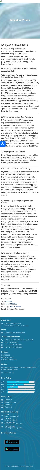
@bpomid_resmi (10, 402)
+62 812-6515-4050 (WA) (13, 345)
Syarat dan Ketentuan (9, 359)
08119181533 (15, 306)
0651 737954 (9, 340)
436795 (16, 340)
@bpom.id (8, 400)
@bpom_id (8, 405)
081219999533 (11, 304)
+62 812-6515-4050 (26, 340)
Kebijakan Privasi (7, 357)
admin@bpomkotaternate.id (15, 333)
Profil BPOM (5, 355)
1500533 (8, 301)
